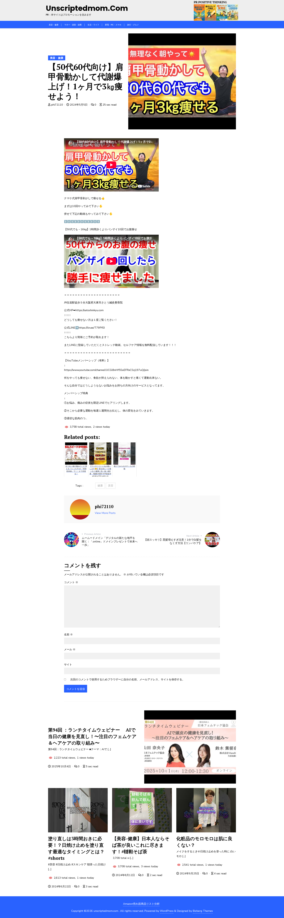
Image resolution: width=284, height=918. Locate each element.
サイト (68, 664)
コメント (71, 582)
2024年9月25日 (189, 873)
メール (69, 649)
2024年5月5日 (78, 104)
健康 (100, 485)
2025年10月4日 (61, 766)
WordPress (167, 911)
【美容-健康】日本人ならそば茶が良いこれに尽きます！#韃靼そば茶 (141, 845)
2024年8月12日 (125, 875)
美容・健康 (56, 58)
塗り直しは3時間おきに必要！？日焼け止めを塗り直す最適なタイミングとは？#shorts (76, 848)
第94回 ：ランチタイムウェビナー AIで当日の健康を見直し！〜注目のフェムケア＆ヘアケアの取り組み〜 (92, 736)
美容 (110, 485)
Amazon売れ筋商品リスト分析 (141, 904)
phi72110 (57, 104)
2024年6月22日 (61, 886)
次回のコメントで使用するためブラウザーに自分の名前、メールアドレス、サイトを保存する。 (127, 679)
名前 (68, 634)
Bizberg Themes (203, 911)
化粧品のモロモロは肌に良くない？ (204, 841)
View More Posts (105, 513)
